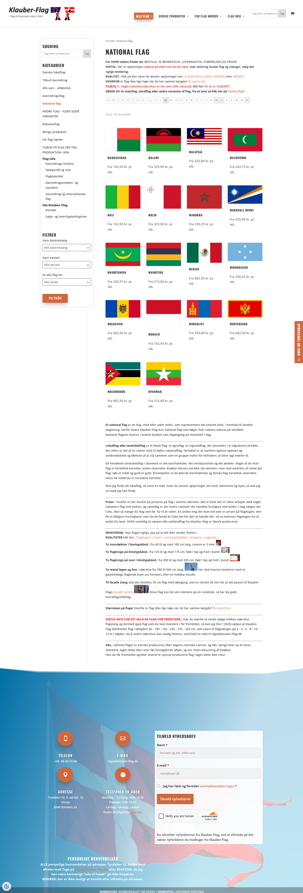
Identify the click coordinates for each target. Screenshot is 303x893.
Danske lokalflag (53, 72)
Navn (162, 745)
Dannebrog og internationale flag (66, 196)
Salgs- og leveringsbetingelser (66, 216)
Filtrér (55, 298)
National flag (51, 104)
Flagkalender (54, 176)
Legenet (210, 537)
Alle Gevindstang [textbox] (55, 248)
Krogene (196, 537)
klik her (198, 86)
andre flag (236, 91)
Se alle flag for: (52, 275)
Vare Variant (51, 258)
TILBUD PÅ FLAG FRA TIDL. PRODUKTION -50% (60, 150)
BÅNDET (238, 76)
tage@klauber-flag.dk (123, 761)
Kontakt (51, 210)
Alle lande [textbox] (51, 282)
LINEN (207, 76)
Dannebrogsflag (53, 96)
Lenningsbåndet (175, 537)
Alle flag (142, 16)
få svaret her (197, 81)
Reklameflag (51, 124)
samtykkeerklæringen (217, 786)
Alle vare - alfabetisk (56, 88)
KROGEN (219, 76)
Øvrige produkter (172, 16)
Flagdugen (143, 537)
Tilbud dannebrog (54, 80)
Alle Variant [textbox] (52, 265)
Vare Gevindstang (54, 240)
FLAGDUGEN (193, 76)
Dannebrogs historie (60, 164)
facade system (123, 592)
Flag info (234, 16)
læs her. (136, 812)
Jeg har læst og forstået (200, 786)
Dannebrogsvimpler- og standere (62, 185)
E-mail (163, 765)
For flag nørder (206, 16)
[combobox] (66, 247)
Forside (110, 41)
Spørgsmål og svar (298, 340)
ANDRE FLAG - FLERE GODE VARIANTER (60, 114)
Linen (157, 537)
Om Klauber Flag (54, 205)
